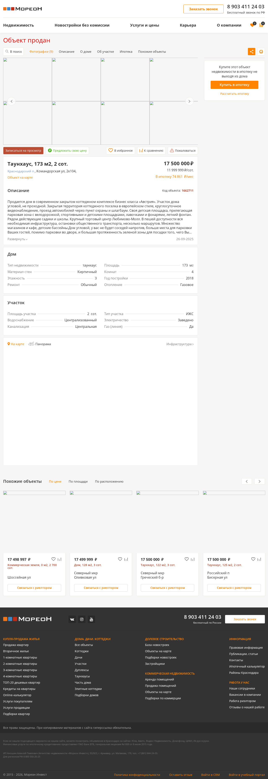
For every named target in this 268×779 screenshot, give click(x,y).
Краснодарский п (21, 171)
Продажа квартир (16, 644)
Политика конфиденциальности (137, 774)
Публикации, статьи (243, 653)
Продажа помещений (160, 685)
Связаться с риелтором (34, 588)
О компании (229, 25)
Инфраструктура (179, 344)
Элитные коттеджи (88, 688)
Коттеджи (82, 651)
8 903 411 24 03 (245, 6)
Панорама (43, 344)
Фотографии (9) (41, 51)
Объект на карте (20, 177)
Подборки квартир (16, 713)
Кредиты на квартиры (19, 688)
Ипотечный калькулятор (247, 666)
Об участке (105, 51)
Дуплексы (82, 670)
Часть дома (83, 682)
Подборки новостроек (161, 657)
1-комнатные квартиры (20, 657)
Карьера (188, 25)
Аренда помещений (159, 679)
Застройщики (155, 663)
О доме (85, 51)
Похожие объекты (152, 51)
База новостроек (157, 644)
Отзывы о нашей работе (247, 707)
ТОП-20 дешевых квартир (21, 682)
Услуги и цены (144, 25)
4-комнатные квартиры (20, 676)
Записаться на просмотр (23, 150)
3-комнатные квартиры (20, 670)
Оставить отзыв (180, 774)
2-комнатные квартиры (20, 663)
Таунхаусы (82, 676)
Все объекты (84, 644)
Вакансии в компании (245, 694)
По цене (55, 481)
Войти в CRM (210, 774)
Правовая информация (246, 647)
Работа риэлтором (242, 701)
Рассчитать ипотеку (234, 93)
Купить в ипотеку (234, 84)
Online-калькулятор (17, 695)
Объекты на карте (158, 651)
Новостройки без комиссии (82, 25)
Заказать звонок (203, 9)
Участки (80, 663)
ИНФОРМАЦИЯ (240, 639)
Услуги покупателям (17, 701)
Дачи (78, 657)
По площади (78, 481)
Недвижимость (18, 25)
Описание (66, 51)
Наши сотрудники (242, 688)
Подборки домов (86, 695)
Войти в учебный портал (247, 774)
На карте (17, 344)
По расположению (109, 481)
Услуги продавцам (16, 707)
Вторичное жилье (16, 651)
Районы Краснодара (244, 672)
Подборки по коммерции (163, 698)
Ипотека (126, 51)
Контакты (236, 660)
